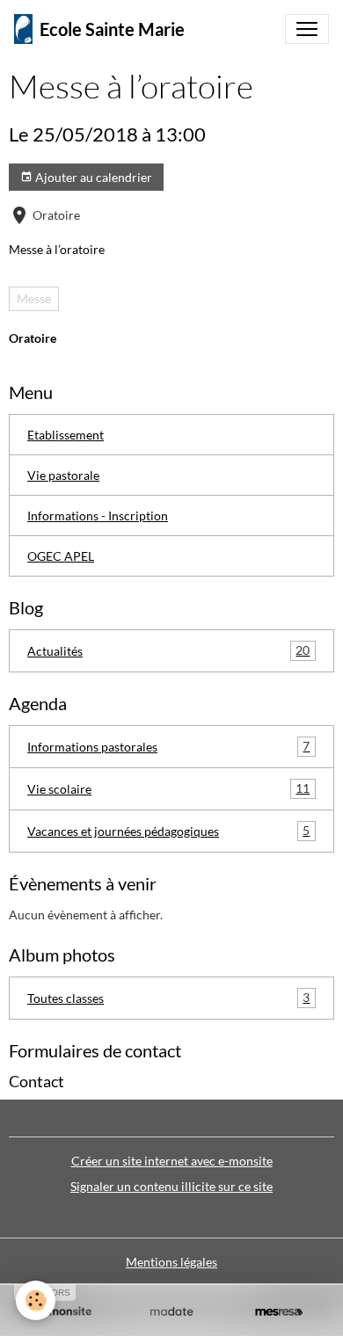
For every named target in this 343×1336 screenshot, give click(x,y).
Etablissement (65, 434)
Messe (34, 298)
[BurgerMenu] (307, 29)
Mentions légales (171, 1261)
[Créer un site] (64, 1312)
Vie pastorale (63, 475)
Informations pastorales (168, 746)
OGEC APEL (60, 555)
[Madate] (171, 1312)
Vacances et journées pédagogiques (168, 831)
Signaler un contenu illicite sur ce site (171, 1186)
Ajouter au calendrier (92, 177)
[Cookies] (35, 1300)
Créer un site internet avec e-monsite (172, 1160)
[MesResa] (278, 1312)
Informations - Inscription (97, 515)
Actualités (168, 650)
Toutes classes (168, 998)
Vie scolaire (168, 788)
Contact (36, 1081)
